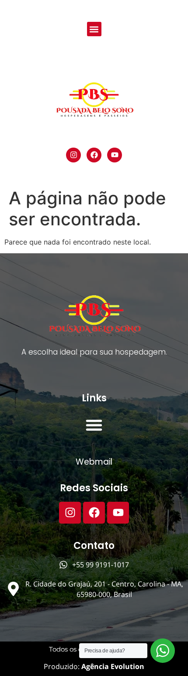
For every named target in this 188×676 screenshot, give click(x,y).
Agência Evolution (112, 666)
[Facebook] (94, 155)
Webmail (94, 462)
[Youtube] (114, 155)
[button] (94, 29)
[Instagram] (73, 155)
